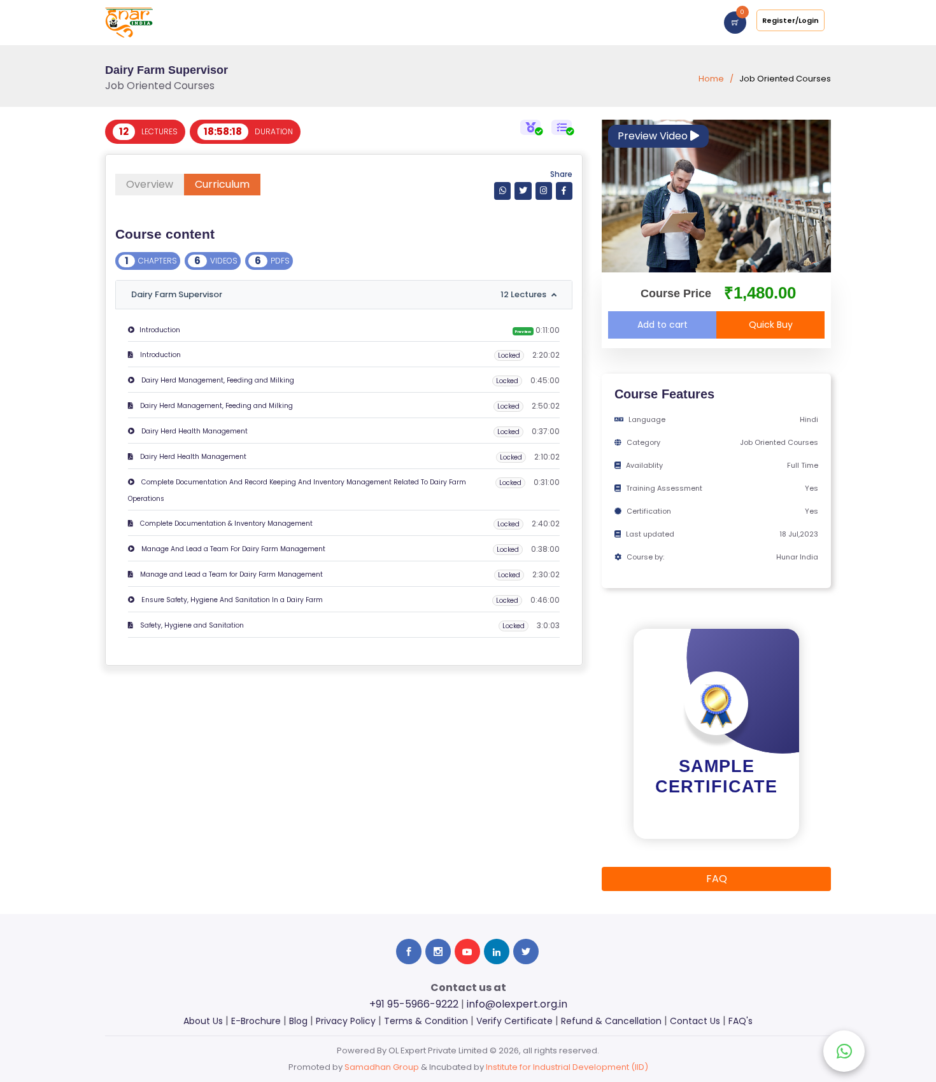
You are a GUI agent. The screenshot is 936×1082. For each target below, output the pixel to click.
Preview (522, 331)
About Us (203, 1021)
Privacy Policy (346, 1021)
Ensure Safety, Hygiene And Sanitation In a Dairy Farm (231, 600)
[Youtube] (467, 951)
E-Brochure (256, 1021)
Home (711, 79)
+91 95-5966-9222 (413, 1004)
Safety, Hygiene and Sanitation (191, 625)
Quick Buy (771, 324)
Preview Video (654, 136)
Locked (509, 355)
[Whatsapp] (502, 191)
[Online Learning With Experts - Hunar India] (129, 22)
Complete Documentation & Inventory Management (225, 523)
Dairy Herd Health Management (193, 431)
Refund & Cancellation (611, 1021)
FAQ (716, 878)
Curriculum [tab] (222, 184)
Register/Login (790, 20)
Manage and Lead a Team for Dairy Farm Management (230, 574)
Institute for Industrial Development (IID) (567, 1067)
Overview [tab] (149, 184)
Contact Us (695, 1021)
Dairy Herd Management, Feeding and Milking (216, 380)
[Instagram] (544, 191)
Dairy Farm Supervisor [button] (338, 294)
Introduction (159, 330)
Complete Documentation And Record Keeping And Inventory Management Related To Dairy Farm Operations (297, 490)
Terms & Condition (426, 1021)
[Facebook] (564, 191)
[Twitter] (523, 191)
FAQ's (740, 1021)
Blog (298, 1021)
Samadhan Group (381, 1067)
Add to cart (662, 324)
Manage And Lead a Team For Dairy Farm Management (232, 549)
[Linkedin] (496, 951)
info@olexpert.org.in (517, 1004)
